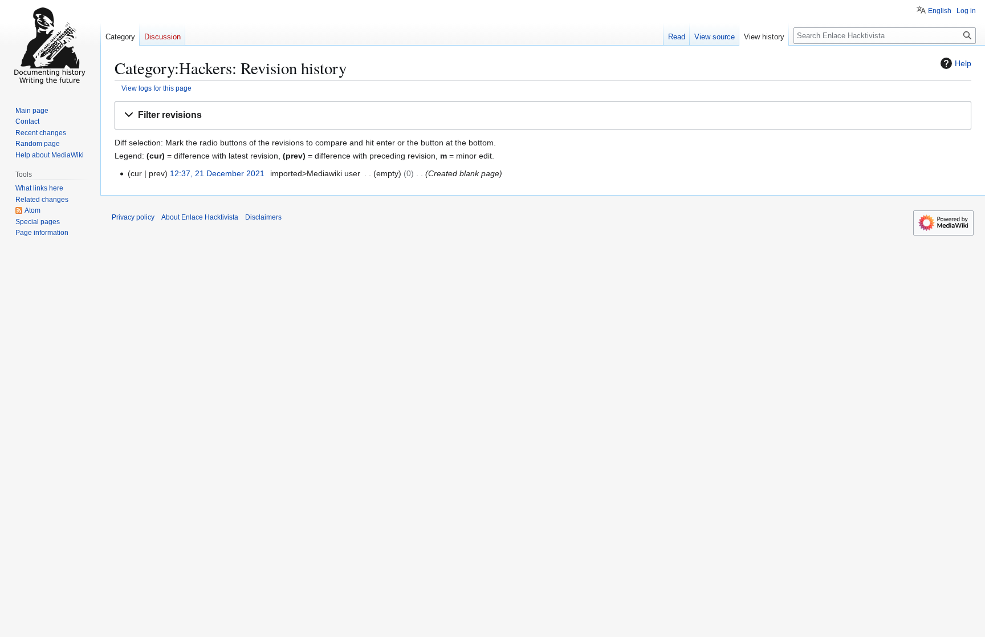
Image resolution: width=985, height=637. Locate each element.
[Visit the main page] (50, 45)
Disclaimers (263, 217)
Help (963, 63)
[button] (543, 115)
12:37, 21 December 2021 (217, 173)
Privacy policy (133, 217)
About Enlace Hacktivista (199, 217)
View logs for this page (156, 88)
